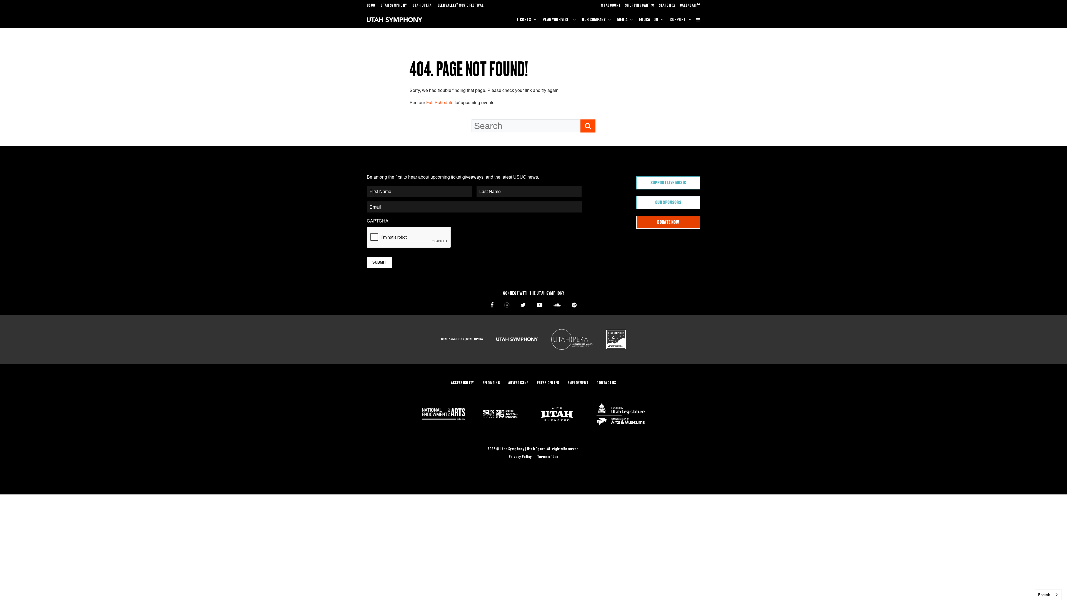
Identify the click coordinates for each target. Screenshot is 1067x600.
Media (622, 20)
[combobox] (1048, 594)
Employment (578, 383)
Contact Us (606, 383)
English (1044, 594)
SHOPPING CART (637, 6)
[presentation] (409, 237)
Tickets (523, 20)
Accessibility (462, 383)
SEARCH (665, 6)
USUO (371, 6)
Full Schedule (439, 102)
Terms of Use (547, 457)
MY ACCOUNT (610, 6)
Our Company (593, 20)
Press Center (548, 383)
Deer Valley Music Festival (460, 6)
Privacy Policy (520, 457)
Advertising (518, 383)
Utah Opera (422, 6)
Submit (379, 262)
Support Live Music (668, 183)
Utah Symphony (394, 6)
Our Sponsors (668, 202)
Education (648, 20)
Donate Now (668, 222)
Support (678, 20)
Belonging (491, 383)
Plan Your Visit (556, 20)
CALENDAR (688, 6)
